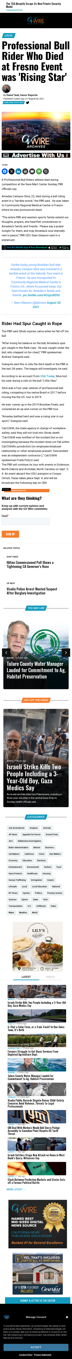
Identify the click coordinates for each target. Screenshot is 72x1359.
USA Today (47, 376)
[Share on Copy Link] (46, 171)
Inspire (10, 658)
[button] (67, 1317)
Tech (10, 1024)
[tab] (26, 977)
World (10, 761)
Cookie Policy (25, 1355)
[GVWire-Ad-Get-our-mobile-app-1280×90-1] (36, 249)
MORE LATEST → (16, 1189)
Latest (11, 1124)
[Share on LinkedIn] (18, 171)
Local (8, 35)
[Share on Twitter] (12, 171)
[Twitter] (27, 102)
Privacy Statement (42, 1355)
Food (42, 10)
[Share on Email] (32, 171)
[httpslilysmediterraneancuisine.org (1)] (38, 971)
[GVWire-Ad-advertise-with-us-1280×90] (36, 157)
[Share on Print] (25, 171)
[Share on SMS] (39, 171)
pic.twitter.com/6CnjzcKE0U (41, 295)
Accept (36, 1347)
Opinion (11, 1097)
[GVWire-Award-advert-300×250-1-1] (37, 1247)
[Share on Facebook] (5, 171)
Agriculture (14, 1048)
